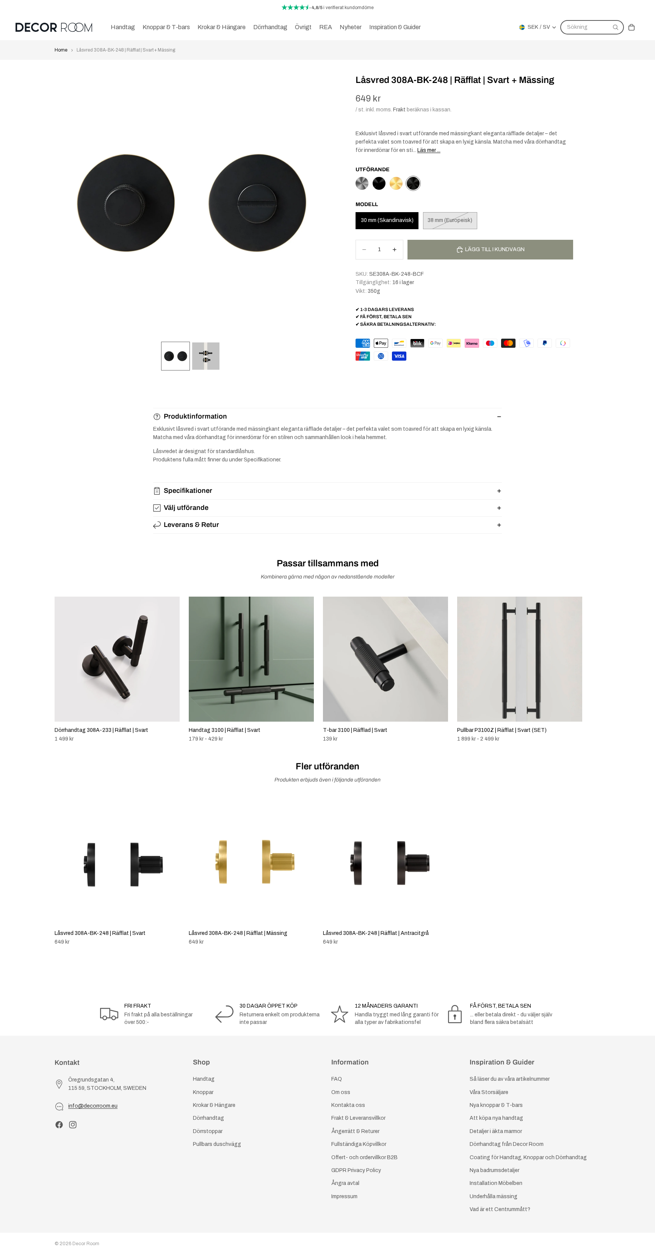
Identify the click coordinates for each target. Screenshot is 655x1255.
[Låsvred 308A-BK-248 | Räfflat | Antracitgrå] (362, 183)
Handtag (204, 1079)
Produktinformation (195, 416)
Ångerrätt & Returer (355, 1131)
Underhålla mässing (493, 1196)
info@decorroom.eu (93, 1106)
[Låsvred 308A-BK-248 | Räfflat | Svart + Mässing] (413, 183)
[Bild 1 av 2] (175, 356)
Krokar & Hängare (214, 1105)
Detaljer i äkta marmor (496, 1131)
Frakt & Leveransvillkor (358, 1118)
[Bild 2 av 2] (205, 356)
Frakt (399, 110)
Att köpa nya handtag (496, 1118)
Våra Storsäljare (489, 1092)
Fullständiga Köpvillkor (358, 1144)
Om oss (340, 1092)
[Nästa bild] (592, 669)
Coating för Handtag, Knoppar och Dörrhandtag (528, 1157)
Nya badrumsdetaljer (494, 1170)
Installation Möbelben (496, 1183)
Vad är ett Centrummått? (500, 1209)
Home (61, 50)
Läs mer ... (428, 150)
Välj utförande (186, 507)
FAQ (336, 1079)
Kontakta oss (348, 1105)
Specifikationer (188, 490)
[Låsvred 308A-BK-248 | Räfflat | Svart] (379, 183)
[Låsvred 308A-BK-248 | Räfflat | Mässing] (396, 183)
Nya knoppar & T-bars (496, 1105)
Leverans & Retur (191, 524)
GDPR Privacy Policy (356, 1170)
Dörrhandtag (208, 1118)
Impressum (344, 1196)
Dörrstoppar (208, 1131)
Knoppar (203, 1092)
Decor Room (85, 1243)
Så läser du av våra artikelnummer (510, 1079)
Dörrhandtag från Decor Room (507, 1144)
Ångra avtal (345, 1183)
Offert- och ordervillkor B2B (364, 1157)
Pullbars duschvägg (217, 1144)
